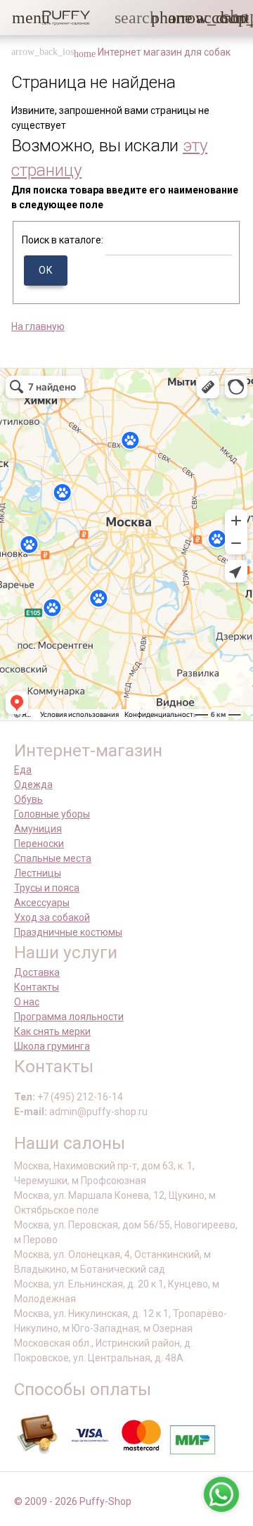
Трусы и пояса (46, 888)
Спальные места (52, 858)
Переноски (39, 843)
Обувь (28, 799)
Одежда (33, 784)
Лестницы (37, 873)
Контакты (36, 987)
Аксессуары (42, 902)
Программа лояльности (69, 1016)
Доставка (37, 972)
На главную (38, 326)
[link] (204, 17)
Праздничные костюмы (68, 932)
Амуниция (38, 828)
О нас (26, 1001)
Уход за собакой (52, 917)
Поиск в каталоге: (62, 240)
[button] (20, 18)
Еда (23, 769)
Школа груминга (52, 1046)
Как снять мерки (52, 1031)
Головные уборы (52, 814)
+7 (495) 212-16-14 (80, 1096)
